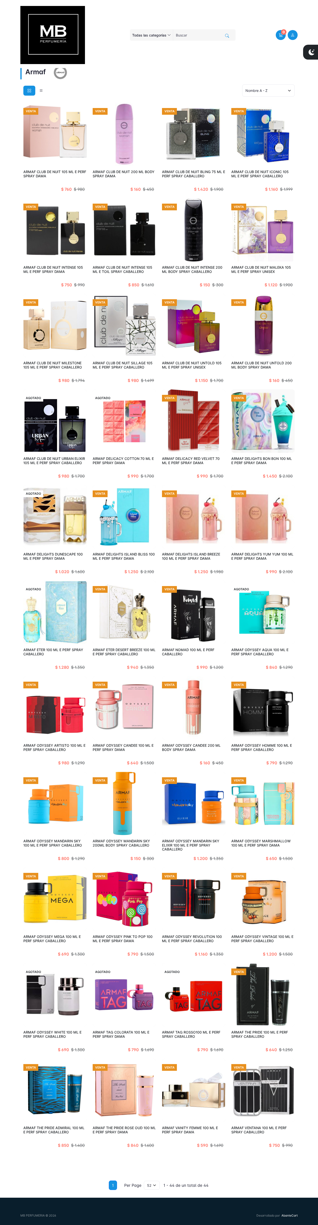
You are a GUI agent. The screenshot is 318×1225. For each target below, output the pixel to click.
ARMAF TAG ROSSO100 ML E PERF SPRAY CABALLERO (191, 1034)
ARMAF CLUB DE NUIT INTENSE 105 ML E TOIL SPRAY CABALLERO (122, 269)
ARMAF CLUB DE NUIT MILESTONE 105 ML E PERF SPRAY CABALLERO (52, 365)
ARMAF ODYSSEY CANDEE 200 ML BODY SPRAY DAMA (191, 747)
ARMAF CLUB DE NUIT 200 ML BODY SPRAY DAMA (124, 174)
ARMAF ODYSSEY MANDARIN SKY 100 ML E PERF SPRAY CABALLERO (52, 843)
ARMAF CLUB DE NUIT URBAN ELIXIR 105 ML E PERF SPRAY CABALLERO (54, 460)
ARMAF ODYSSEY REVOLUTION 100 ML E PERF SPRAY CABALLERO (192, 938)
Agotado (75, 446)
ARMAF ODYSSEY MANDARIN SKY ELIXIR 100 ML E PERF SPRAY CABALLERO (190, 845)
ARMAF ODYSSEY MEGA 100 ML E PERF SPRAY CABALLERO (52, 938)
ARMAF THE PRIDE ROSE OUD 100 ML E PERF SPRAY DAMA (124, 1130)
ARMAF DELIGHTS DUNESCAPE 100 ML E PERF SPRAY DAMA (53, 556)
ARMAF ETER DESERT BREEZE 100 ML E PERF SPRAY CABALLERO (124, 652)
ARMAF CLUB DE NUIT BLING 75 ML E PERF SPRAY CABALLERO (193, 174)
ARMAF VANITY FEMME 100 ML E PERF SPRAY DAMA (190, 1130)
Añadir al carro (68, 159)
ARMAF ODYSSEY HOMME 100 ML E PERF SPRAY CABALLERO (261, 747)
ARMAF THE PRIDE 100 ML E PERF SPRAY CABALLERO (259, 1034)
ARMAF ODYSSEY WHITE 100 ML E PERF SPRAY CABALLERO (52, 1034)
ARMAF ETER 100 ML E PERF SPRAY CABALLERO (53, 652)
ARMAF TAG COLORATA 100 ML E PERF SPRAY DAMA (121, 1034)
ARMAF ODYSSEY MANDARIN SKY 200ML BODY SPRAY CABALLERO (121, 843)
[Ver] (29, 159)
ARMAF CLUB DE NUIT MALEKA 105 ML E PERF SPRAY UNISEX (261, 269)
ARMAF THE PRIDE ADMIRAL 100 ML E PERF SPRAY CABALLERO (53, 1130)
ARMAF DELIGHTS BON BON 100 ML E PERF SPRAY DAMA (261, 460)
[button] (281, 35)
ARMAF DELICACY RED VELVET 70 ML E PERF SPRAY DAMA (191, 460)
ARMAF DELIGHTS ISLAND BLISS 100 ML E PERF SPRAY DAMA (124, 556)
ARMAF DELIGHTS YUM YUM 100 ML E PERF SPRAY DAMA (262, 556)
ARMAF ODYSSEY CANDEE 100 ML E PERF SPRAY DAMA (123, 747)
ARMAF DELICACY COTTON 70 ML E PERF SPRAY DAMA (123, 460)
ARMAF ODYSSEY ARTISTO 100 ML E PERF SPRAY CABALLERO (54, 747)
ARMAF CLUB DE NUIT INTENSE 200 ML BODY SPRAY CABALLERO (192, 269)
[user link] (293, 35)
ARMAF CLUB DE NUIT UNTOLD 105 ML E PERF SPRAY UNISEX (192, 365)
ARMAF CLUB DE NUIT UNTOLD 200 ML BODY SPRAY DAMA (261, 365)
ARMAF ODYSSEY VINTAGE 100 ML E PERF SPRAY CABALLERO (262, 938)
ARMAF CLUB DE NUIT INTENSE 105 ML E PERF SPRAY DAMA (53, 269)
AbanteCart (289, 1215)
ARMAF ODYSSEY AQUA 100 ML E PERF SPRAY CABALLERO (259, 652)
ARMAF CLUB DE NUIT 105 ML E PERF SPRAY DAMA (54, 174)
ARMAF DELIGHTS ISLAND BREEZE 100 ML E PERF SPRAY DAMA (191, 556)
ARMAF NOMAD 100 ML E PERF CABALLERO (188, 652)
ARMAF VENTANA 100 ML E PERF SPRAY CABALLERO (259, 1130)
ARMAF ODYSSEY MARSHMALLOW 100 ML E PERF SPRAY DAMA (261, 843)
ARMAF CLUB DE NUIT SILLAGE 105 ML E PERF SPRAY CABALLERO (123, 365)
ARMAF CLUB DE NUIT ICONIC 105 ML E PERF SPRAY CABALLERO (260, 174)
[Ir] (227, 36)
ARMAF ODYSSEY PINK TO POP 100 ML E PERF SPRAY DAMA (123, 938)
